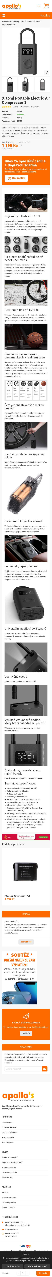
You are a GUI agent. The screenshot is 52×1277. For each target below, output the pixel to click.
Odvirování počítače (9, 1172)
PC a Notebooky (25, 1251)
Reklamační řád (8, 1137)
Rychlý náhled (26, 869)
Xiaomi (19, 111)
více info (26, 1033)
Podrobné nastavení (37, 1266)
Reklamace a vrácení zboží (12, 1162)
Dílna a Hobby (13, 21)
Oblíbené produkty (9, 1202)
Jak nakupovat (7, 1122)
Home (4, 21)
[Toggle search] (39, 6)
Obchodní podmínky (9, 1132)
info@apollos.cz (11, 1229)
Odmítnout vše (12, 1266)
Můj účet (5, 1192)
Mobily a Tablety (10, 1251)
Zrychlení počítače (9, 1167)
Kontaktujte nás (8, 1142)
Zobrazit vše (26, 941)
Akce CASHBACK (8, 1207)
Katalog (45, 16)
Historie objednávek (9, 1197)
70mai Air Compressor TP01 (17, 896)
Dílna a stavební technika (30, 21)
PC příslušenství (40, 1251)
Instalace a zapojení (9, 1157)
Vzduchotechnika (8, 24)
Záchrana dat (7, 1178)
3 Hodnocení (24, 107)
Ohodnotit (35, 107)
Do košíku (43, 1273)
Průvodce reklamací (9, 1127)
